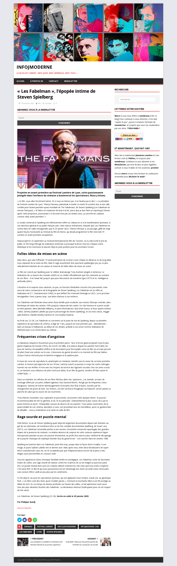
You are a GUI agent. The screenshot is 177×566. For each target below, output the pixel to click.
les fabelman (25, 532)
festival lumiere (45, 526)
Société (48, 103)
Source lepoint (24, 508)
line (39, 103)
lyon (39, 532)
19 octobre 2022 (27, 103)
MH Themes (55, 560)
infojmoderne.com (90, 526)
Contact (53, 81)
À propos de (36, 81)
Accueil (21, 81)
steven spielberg (55, 532)
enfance (28, 526)
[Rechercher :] (137, 99)
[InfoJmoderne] (88, 59)
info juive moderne (67, 526)
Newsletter (70, 81)
